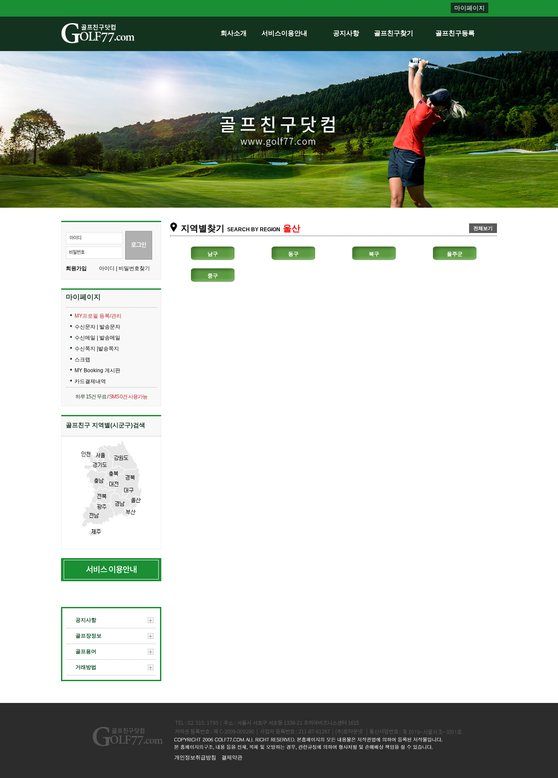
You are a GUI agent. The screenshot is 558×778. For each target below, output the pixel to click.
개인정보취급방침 (195, 757)
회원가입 (76, 268)
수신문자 (86, 327)
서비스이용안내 (284, 33)
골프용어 (85, 651)
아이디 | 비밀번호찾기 (124, 268)
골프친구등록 (455, 33)
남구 (213, 254)
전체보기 (483, 228)
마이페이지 (469, 7)
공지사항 (346, 33)
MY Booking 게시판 (97, 370)
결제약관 (231, 757)
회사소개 (234, 33)
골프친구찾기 (393, 33)
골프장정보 (88, 636)
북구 (374, 254)
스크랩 (82, 359)
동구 (293, 254)
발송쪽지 (108, 349)
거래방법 (85, 667)
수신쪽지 (86, 349)
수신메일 (86, 338)
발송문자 (109, 327)
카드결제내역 (90, 381)
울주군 (455, 254)
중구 (213, 276)
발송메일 (109, 338)
